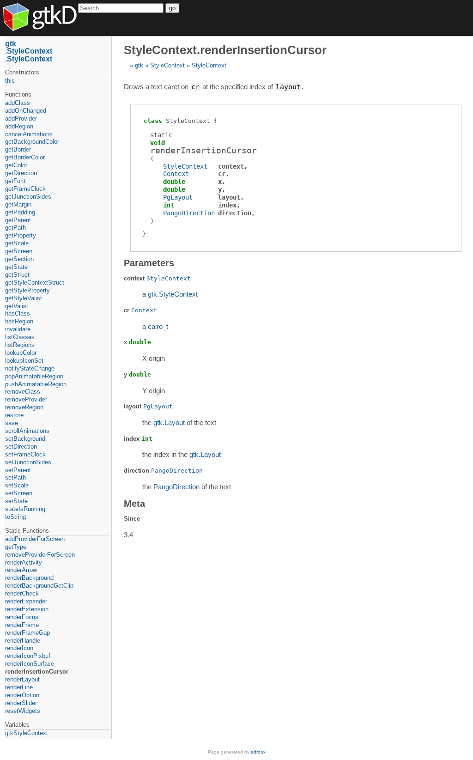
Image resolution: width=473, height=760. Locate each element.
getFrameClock (25, 188)
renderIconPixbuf (27, 655)
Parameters (149, 263)
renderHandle (22, 640)
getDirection (21, 173)
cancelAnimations (29, 134)
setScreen (18, 493)
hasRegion (19, 321)
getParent (18, 220)
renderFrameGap (27, 632)
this (10, 80)
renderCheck (22, 593)
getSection (19, 258)
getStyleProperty (27, 290)
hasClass (17, 313)
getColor (16, 165)
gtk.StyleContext (173, 294)
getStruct (17, 274)
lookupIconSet (24, 360)
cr (221, 173)
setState (16, 501)
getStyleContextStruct (34, 282)
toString (15, 516)
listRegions (20, 344)
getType (15, 546)
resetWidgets (22, 710)
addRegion (19, 126)
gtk (139, 65)
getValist (16, 306)
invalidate (17, 329)
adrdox (258, 751)
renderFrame (22, 624)
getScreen (18, 251)
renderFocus (21, 617)
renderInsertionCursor (36, 671)
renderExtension (27, 609)
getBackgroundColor (32, 141)
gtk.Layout (169, 422)
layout (229, 197)
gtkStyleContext (26, 733)
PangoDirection (189, 213)
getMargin (18, 204)
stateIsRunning (25, 508)
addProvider (21, 118)
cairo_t (158, 326)
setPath (15, 477)
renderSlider (21, 702)
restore (14, 415)
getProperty (20, 235)
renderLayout (22, 679)
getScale (17, 243)
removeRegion (24, 407)
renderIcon (19, 647)
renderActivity (23, 562)
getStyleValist (23, 298)
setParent (18, 470)
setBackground (25, 438)
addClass (17, 102)
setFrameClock (25, 454)
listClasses (20, 337)
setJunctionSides (28, 462)
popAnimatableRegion (34, 376)
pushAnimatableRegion (36, 384)
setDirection (21, 446)
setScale (17, 485)
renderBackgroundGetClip (39, 585)
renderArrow (21, 569)
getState (16, 266)
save (11, 423)
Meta (134, 504)
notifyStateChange (30, 368)
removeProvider (26, 399)
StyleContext (167, 65)
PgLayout (178, 197)
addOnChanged (25, 110)
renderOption (22, 695)
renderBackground (29, 577)
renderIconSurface (29, 663)
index (227, 205)
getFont (15, 180)
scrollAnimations (27, 430)
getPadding (20, 212)
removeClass (22, 391)
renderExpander (26, 601)
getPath (15, 227)
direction (234, 213)
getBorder (18, 149)
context (231, 166)
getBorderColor (25, 157)
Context (176, 173)
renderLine (19, 687)
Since (132, 518)
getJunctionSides (28, 196)
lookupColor (20, 352)
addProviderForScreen (35, 538)
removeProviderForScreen (40, 554)
